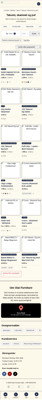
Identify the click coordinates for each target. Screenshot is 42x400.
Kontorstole (16, 26)
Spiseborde (30, 330)
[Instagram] (10, 374)
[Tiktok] (15, 374)
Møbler (12, 10)
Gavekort (6, 344)
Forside (6, 10)
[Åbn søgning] (26, 394)
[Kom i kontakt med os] (24, 368)
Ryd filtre (27, 40)
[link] (13, 368)
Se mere (3, 119)
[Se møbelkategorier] (38, 4)
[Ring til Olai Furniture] (16, 394)
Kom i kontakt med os (10, 368)
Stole (18, 10)
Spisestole (29, 26)
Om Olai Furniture (21, 287)
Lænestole (18, 330)
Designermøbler (10, 325)
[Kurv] (36, 394)
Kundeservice (9, 339)
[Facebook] (4, 374)
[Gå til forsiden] (5, 394)
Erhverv (16, 344)
